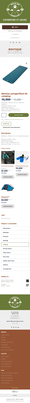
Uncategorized (7, 269)
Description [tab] (6, 123)
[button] (26, 63)
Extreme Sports (7, 248)
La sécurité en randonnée (6, 375)
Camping (12, 119)
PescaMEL (3, 359)
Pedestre (5, 264)
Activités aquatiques (5, 347)
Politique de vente (11, 399)
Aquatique (6, 232)
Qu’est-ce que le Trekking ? (7, 378)
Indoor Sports (7, 252)
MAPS (15, 395)
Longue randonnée (5, 334)
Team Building (4, 344)
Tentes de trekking (5, 383)
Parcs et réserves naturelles (7, 349)
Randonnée (3, 339)
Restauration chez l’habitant (7, 342)
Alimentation (6, 228)
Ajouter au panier (18, 115)
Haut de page (14, 387)
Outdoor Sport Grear (18, 119)
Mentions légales (20, 399)
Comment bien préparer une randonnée (9, 373)
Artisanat (5, 236)
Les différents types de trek (7, 380)
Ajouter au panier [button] (7, 177)
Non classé (6, 256)
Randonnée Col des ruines (6, 361)
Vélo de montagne (5, 356)
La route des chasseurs (6, 366)
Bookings (5, 240)
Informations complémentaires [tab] (11, 127)
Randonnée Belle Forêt (6, 364)
